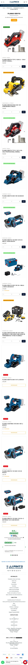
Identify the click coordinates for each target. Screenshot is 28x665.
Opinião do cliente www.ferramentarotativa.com (13, 561)
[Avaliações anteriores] (3, 547)
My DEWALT (14, 610)
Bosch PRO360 (14, 608)
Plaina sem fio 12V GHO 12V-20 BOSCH (12, 471)
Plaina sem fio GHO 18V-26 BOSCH (13, 196)
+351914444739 (14, 622)
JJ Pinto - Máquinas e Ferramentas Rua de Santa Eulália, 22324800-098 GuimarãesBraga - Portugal (14, 630)
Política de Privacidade (14, 589)
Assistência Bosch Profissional (14, 599)
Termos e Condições (14, 587)
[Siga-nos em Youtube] (18, 570)
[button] (14, 20)
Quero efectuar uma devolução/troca (14, 594)
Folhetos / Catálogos (14, 606)
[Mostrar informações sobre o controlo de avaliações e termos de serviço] (23, 537)
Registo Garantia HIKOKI (14, 612)
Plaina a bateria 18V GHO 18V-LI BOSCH (12, 424)
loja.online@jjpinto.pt (14, 618)
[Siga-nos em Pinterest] (20, 570)
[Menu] (2, 2)
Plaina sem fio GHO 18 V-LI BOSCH (13, 379)
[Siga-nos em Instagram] (12, 570)
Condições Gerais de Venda (14, 579)
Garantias (14, 586)
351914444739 (14, 625)
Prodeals (14, 605)
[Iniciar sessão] (24, 2)
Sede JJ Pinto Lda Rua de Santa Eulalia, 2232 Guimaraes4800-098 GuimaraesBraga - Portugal (14, 643)
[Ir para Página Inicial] (14, 2)
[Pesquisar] (3, 2)
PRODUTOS (9, 8)
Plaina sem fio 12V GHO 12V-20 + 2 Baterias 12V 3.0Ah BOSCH (13, 519)
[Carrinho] (26, 2)
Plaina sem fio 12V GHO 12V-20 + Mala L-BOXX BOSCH (12, 240)
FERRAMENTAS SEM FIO (19, 8)
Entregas (14, 582)
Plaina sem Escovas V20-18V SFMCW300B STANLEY (11, 105)
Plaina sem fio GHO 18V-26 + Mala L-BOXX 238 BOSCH (13, 286)
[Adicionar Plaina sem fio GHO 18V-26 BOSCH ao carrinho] (24, 201)
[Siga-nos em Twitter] (16, 570)
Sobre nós (14, 580)
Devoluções (14, 584)
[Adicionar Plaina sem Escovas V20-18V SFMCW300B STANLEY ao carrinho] (24, 112)
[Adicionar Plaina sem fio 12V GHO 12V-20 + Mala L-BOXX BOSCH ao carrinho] (24, 247)
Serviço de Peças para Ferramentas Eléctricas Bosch (14, 601)
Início (4, 8)
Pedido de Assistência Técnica (14, 592)
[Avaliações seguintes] (25, 547)
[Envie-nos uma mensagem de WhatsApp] (2, 662)
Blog (14, 603)
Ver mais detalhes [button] (14, 648)
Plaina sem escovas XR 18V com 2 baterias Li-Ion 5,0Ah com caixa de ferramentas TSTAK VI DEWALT (13, 334)
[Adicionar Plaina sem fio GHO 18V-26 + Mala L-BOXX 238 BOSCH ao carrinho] (24, 294)
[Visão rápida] (24, 41)
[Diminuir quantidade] (3, 66)
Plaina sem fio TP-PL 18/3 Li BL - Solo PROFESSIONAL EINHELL (12, 151)
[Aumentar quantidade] (20, 66)
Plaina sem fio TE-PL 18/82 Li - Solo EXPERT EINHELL (13, 60)
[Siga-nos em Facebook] (14, 570)
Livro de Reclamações (14, 591)
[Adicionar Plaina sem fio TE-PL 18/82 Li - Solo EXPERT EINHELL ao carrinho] (24, 66)
